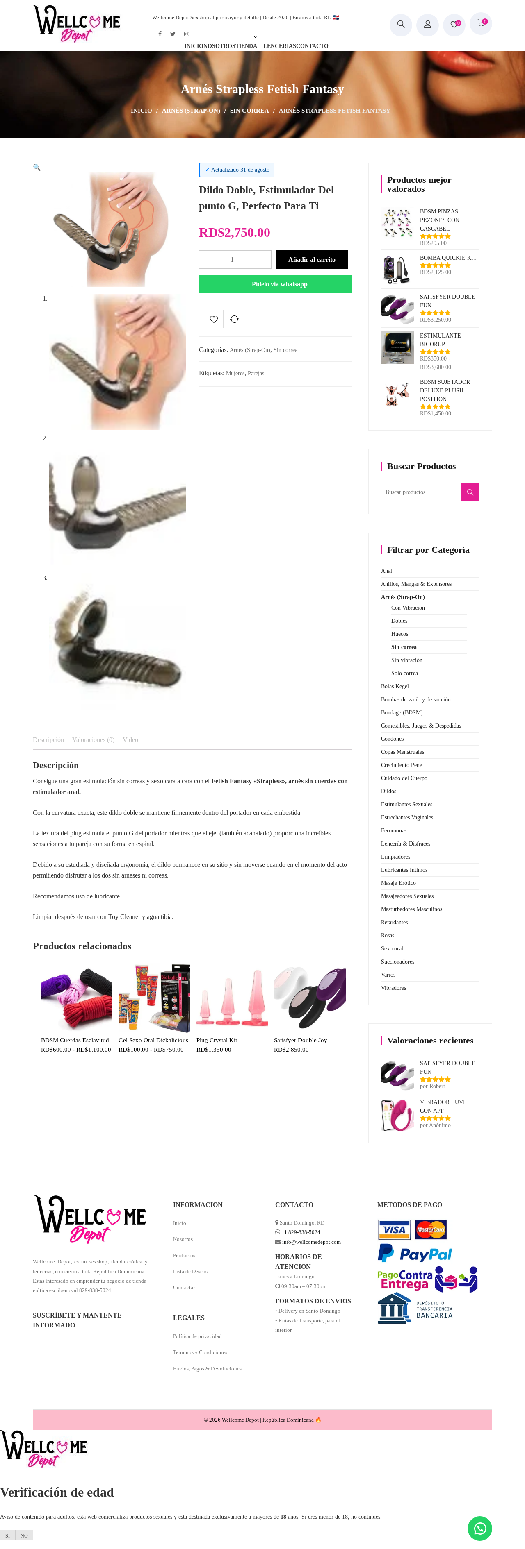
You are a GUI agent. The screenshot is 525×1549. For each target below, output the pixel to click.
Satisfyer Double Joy (300, 1040)
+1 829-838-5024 (300, 1232)
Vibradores (393, 988)
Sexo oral (392, 949)
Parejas (256, 373)
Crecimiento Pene (401, 765)
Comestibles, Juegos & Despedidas (421, 726)
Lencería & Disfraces (405, 844)
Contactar (184, 1287)
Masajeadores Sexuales (407, 896)
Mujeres (235, 373)
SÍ (7, 1536)
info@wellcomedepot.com (311, 1242)
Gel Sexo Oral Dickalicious (153, 1040)
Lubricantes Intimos (404, 870)
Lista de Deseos (190, 1271)
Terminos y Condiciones (200, 1352)
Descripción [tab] (48, 739)
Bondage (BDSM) (402, 713)
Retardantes (394, 922)
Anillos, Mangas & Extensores (416, 584)
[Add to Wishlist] (214, 320)
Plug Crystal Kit (216, 1040)
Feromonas (393, 831)
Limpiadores (395, 857)
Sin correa (249, 110)
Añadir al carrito (312, 259)
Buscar (472, 496)
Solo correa (404, 673)
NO (24, 1536)
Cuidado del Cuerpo (404, 778)
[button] (37, 167)
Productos (184, 1255)
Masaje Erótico (398, 883)
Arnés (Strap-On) (191, 110)
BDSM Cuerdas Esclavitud (75, 1040)
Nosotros (183, 1239)
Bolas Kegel (395, 686)
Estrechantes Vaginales (407, 817)
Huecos (399, 634)
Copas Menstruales (402, 752)
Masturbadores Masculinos (411, 909)
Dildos (388, 791)
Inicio (141, 110)
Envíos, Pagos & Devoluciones (207, 1368)
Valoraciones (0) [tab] (93, 739)
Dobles (399, 621)
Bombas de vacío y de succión (416, 699)
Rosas (387, 935)
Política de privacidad (197, 1336)
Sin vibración (406, 660)
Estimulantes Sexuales (406, 804)
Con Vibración (408, 608)
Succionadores (397, 962)
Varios (388, 975)
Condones (392, 739)
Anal (386, 571)
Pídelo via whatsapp (280, 284)
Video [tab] (130, 739)
